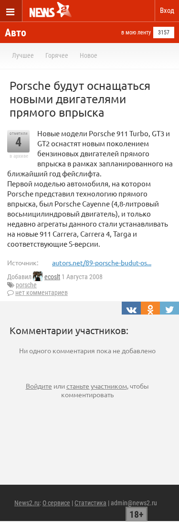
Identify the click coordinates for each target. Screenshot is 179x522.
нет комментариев (41, 292)
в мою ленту (136, 32)
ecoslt (52, 277)
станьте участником (96, 385)
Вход (167, 10)
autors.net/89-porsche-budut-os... (101, 262)
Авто (15, 33)
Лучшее (23, 55)
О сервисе (56, 503)
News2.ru (27, 503)
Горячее (56, 55)
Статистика (90, 503)
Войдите (39, 385)
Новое (88, 55)
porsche (26, 285)
